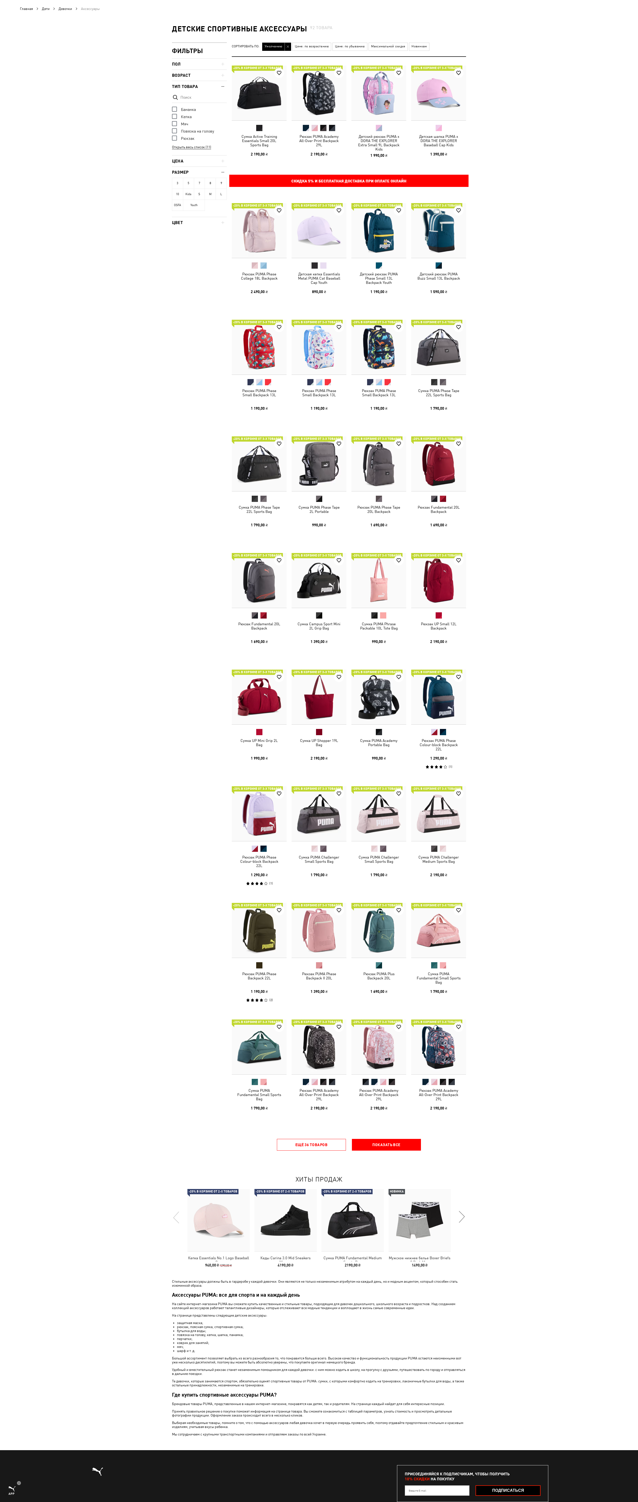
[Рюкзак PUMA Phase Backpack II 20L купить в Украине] (319, 930)
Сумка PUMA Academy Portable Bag (379, 742)
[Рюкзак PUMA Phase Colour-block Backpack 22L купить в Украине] (438, 697)
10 (177, 194)
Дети (46, 9)
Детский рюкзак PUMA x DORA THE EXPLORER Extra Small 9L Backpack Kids (378, 142)
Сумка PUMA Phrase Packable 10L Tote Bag (379, 626)
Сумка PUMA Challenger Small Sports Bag (319, 859)
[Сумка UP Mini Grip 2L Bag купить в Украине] (259, 697)
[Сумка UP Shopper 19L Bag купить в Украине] (319, 697)
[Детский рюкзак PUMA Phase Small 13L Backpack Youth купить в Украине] (378, 230)
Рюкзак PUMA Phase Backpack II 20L (319, 976)
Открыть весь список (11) (191, 147)
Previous (176, 1217)
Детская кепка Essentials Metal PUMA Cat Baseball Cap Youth (319, 278)
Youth (194, 205)
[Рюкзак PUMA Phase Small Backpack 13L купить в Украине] (259, 347)
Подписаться (508, 1490)
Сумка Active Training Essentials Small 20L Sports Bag (259, 140)
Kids (188, 194)
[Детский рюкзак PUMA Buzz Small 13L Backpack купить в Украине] (438, 230)
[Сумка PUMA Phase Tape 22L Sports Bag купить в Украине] (438, 347)
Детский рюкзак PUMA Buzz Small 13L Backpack (438, 276)
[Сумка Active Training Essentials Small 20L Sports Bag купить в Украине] (259, 93)
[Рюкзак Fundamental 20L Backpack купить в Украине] (438, 463)
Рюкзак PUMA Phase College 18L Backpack (259, 276)
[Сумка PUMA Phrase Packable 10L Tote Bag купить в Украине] (378, 580)
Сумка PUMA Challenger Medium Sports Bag (438, 859)
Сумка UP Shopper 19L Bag (319, 742)
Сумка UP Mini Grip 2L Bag (259, 742)
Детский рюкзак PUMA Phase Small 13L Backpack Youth (379, 278)
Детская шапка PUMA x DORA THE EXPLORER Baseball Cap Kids (438, 140)
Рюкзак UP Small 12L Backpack (439, 626)
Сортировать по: (245, 46)
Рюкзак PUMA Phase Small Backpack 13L (259, 393)
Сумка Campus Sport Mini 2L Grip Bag (319, 626)
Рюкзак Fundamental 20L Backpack (439, 509)
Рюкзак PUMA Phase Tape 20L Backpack (378, 509)
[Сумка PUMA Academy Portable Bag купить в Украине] (378, 697)
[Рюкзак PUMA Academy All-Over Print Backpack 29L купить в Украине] (319, 93)
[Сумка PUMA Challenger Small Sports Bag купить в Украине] (319, 813)
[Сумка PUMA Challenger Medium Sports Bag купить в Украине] (438, 813)
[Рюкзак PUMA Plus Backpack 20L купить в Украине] (378, 930)
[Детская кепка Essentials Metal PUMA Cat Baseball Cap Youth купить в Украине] (319, 230)
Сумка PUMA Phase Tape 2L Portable (319, 509)
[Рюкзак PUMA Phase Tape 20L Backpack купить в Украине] (378, 463)
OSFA (177, 205)
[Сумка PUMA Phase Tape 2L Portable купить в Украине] (319, 463)
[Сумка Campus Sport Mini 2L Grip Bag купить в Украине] (319, 580)
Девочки (65, 9)
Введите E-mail (417, 1490)
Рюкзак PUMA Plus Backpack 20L (379, 976)
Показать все (386, 1144)
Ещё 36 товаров (311, 1144)
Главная (26, 9)
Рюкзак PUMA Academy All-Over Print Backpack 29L (319, 140)
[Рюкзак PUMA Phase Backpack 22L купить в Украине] (259, 930)
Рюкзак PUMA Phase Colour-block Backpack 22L (439, 744)
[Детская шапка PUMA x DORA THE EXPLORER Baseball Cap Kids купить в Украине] (438, 93)
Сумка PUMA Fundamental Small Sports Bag (439, 978)
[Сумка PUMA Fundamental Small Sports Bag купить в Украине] (438, 930)
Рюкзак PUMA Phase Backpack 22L (259, 976)
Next (461, 1217)
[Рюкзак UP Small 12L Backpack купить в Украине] (438, 580)
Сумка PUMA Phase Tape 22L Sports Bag (438, 393)
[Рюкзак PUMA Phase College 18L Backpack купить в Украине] (259, 230)
